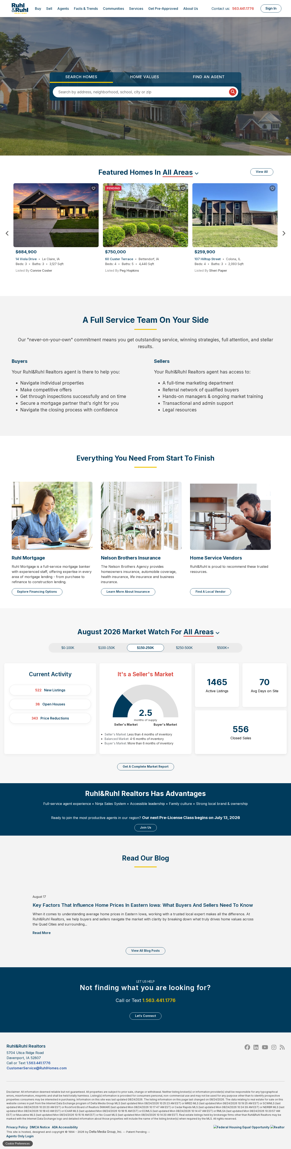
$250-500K (184, 648)
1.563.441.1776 (159, 1000)
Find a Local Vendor (211, 591)
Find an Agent (209, 77)
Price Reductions (50, 718)
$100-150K (106, 648)
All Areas (178, 172)
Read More (42, 933)
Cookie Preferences (18, 1143)
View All (262, 171)
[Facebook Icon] (247, 1057)
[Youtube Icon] (265, 1057)
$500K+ (223, 648)
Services (136, 8)
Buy (38, 8)
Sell (49, 8)
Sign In (271, 8)
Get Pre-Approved (163, 8)
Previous (7, 233)
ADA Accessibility (65, 1127)
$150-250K (145, 648)
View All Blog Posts (145, 950)
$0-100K (67, 648)
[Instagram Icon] (273, 1057)
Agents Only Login (20, 1136)
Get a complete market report (146, 766)
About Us (190, 8)
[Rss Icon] (282, 1057)
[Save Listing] (94, 188)
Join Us (145, 827)
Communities (113, 8)
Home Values (144, 77)
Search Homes (81, 77)
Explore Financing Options (37, 591)
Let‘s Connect (145, 1016)
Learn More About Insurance (128, 591)
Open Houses (50, 704)
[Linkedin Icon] (256, 1057)
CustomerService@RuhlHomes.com (37, 1068)
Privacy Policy (17, 1127)
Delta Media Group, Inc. (105, 1131)
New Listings (50, 690)
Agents (63, 8)
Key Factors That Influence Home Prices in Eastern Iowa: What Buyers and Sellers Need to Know (143, 905)
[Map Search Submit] (232, 92)
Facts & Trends (86, 8)
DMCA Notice (40, 1127)
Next (284, 233)
